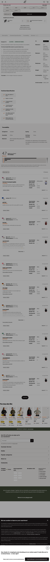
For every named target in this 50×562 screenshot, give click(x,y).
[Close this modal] (47, 548)
